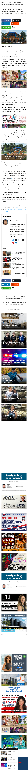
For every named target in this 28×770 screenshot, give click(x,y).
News (9, 2)
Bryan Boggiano (7, 13)
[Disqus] (14, 443)
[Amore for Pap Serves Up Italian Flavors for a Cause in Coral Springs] (14, 321)
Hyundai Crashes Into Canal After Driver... (11, 765)
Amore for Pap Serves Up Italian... (12, 752)
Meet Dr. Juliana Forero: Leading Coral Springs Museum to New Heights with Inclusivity (18, 273)
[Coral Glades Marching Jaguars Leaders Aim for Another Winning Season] (14, 394)
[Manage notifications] (4, 766)
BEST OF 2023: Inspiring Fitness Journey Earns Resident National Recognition (18, 254)
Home (2, 2)
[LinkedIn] (16, 243)
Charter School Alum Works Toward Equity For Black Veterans (18, 260)
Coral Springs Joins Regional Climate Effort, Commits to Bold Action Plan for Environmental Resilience (18, 266)
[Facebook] (19, 240)
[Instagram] (23, 240)
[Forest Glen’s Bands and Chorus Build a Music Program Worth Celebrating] (14, 339)
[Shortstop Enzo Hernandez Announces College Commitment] (14, 376)
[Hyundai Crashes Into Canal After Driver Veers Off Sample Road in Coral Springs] (14, 357)
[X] (16, 240)
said (12, 178)
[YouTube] (12, 243)
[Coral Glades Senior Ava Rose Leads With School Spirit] (14, 412)
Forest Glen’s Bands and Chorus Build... (12, 758)
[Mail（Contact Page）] (12, 240)
